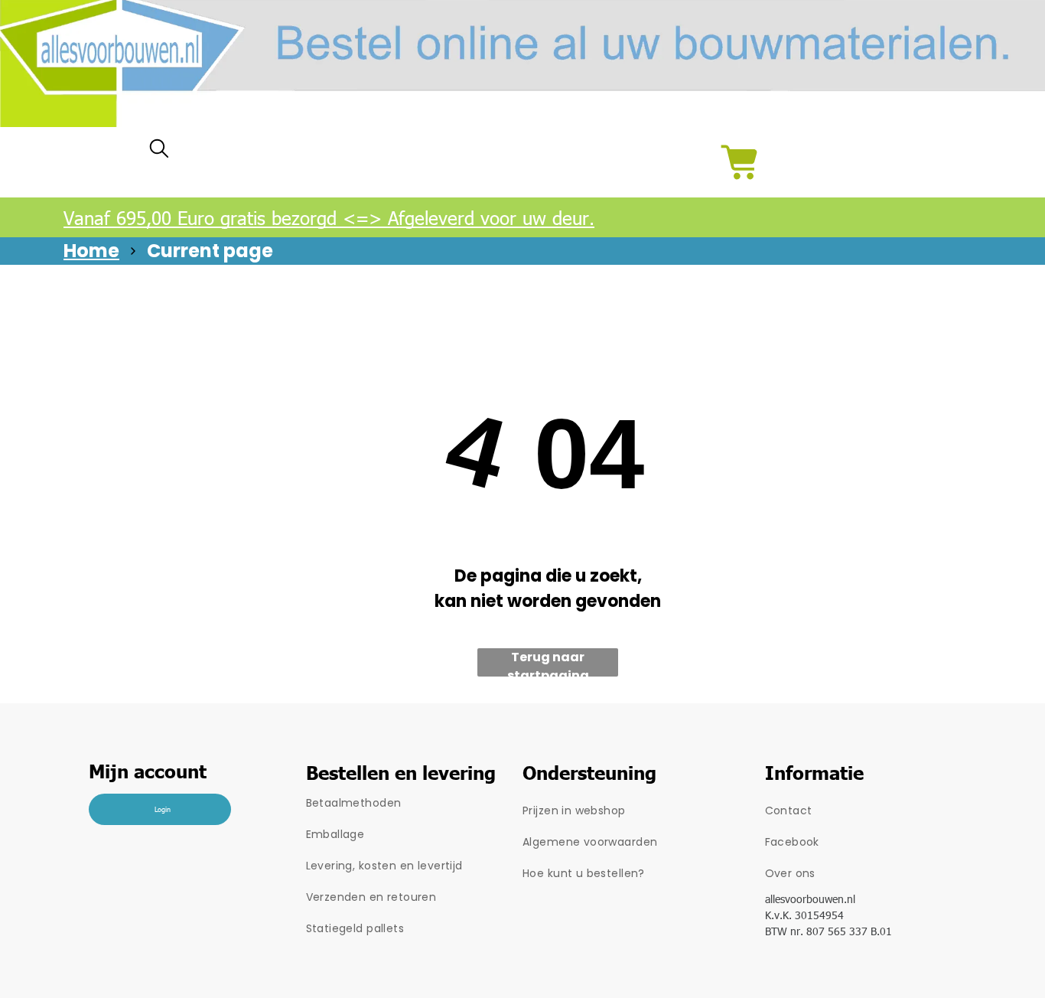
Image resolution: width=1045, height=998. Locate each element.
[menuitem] (414, 803)
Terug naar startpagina (548, 662)
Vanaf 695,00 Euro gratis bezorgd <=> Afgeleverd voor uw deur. (328, 217)
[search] (159, 152)
